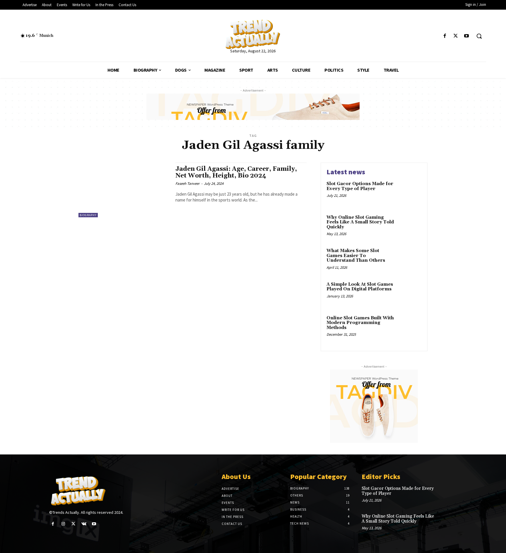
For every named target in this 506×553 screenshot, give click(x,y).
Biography (88, 215)
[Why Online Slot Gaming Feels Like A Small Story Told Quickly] (409, 226)
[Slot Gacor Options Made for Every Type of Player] (409, 192)
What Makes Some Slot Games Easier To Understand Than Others (355, 255)
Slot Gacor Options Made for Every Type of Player (359, 186)
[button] (479, 36)
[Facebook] (445, 36)
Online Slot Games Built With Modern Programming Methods (360, 322)
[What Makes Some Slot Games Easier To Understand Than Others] (409, 259)
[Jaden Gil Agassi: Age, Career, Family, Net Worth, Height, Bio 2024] (124, 190)
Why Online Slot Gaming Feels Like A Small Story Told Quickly (360, 222)
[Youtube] (467, 36)
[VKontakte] (84, 524)
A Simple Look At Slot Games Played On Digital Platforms (359, 287)
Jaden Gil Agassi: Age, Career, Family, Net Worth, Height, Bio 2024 (236, 172)
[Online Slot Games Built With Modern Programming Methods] (409, 327)
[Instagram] (63, 524)
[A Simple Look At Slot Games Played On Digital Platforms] (409, 293)
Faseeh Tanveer (187, 183)
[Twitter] (456, 36)
